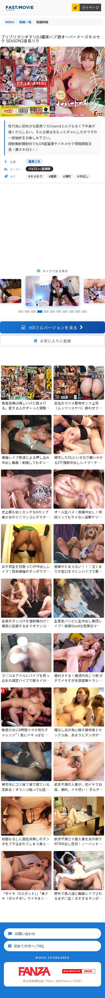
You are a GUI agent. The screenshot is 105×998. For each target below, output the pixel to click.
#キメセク (35, 176)
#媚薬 (53, 176)
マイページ (90, 7)
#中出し (82, 176)
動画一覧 (25, 22)
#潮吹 (67, 176)
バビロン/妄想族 (39, 169)
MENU (9, 22)
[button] (20, 311)
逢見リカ (34, 161)
